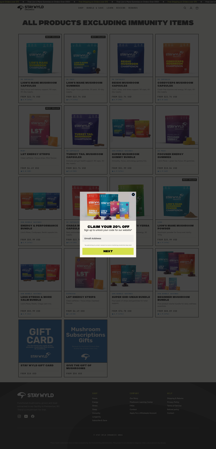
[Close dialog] (133, 194)
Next (108, 251)
